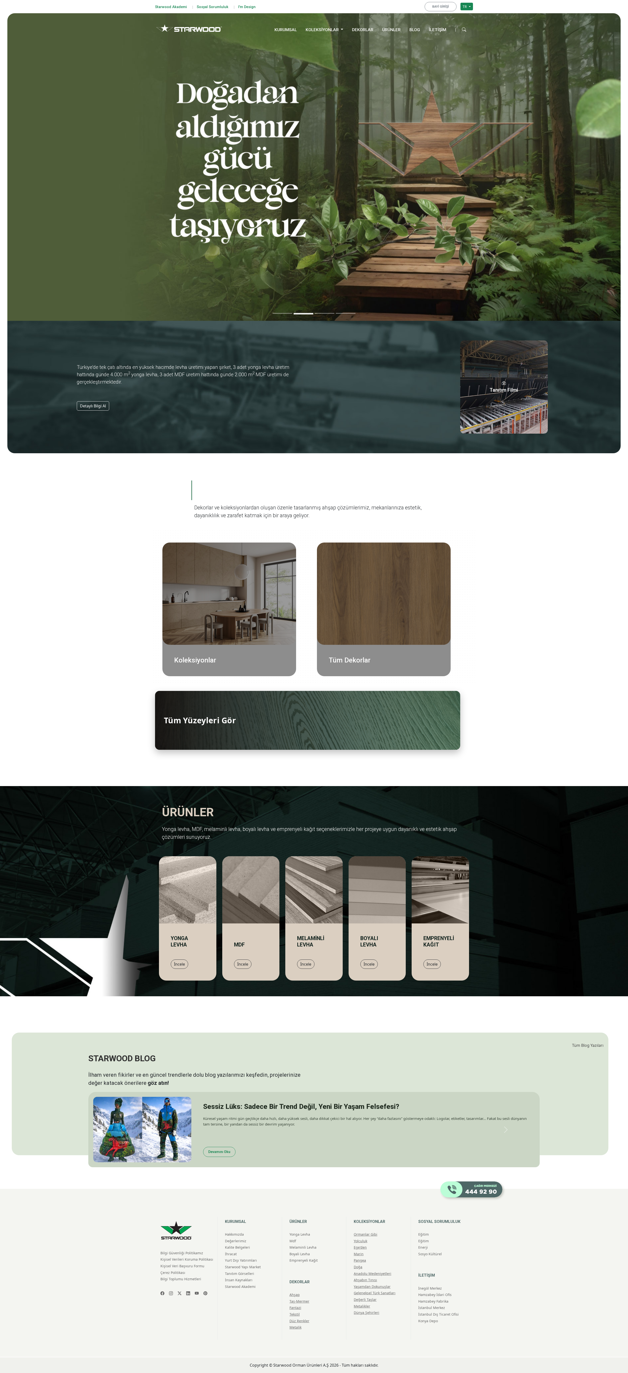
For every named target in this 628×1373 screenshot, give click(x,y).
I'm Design (247, 7)
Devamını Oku (219, 1150)
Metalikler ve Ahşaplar (256, 609)
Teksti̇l (294, 1312)
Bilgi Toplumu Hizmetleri (180, 1277)
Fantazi (425, 563)
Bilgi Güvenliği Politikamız (181, 1251)
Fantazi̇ (295, 1306)
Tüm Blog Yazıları (587, 1045)
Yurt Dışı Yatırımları (241, 1258)
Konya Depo (428, 1319)
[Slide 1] (282, 313)
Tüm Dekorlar (349, 660)
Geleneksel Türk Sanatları (253, 599)
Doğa (273, 578)
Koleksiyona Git (117, 173)
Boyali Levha (299, 1252)
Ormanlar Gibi (264, 553)
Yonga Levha (299, 1233)
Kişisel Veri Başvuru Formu (182, 1264)
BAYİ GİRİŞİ (440, 6)
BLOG (414, 29)
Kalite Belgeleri (237, 1245)
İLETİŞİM (437, 29)
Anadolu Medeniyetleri (256, 584)
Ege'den (270, 563)
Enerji (423, 1245)
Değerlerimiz (235, 1239)
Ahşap (426, 553)
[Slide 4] (345, 313)
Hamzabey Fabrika (433, 1299)
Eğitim (423, 1233)
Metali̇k (295, 1325)
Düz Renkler (420, 573)
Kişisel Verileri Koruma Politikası (186, 1258)
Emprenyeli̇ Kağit (303, 1258)
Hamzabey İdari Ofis (435, 1293)
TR (465, 6)
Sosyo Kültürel (430, 1252)
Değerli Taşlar (264, 604)
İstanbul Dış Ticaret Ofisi (438, 1312)
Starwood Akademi (171, 7)
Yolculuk (269, 558)
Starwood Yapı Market (243, 1265)
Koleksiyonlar (195, 660)
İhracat (231, 1252)
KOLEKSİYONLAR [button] (323, 29)
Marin (272, 568)
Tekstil (425, 568)
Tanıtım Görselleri (239, 1271)
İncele (179, 964)
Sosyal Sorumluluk (212, 7)
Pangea (271, 573)
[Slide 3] (324, 314)
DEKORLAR (362, 29)
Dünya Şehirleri (263, 614)
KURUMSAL (286, 29)
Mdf (292, 1239)
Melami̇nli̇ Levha (302, 1245)
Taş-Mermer (421, 558)
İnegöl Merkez (430, 1286)
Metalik (425, 578)
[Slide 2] (303, 313)
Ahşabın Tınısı (264, 589)
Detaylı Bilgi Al (93, 406)
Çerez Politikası (172, 1271)
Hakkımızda (234, 1233)
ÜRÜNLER (391, 29)
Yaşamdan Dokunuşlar (256, 594)
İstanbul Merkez (431, 1306)
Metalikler (362, 1304)
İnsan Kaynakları (238, 1278)
